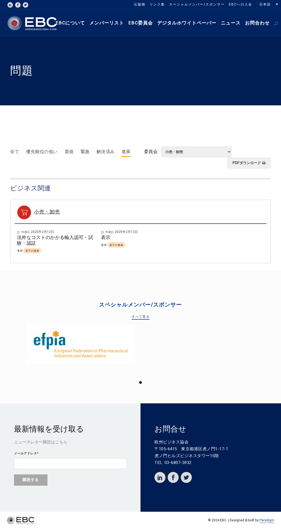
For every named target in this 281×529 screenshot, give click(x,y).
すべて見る (141, 316)
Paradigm (267, 520)
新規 (69, 151)
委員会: (152, 151)
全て (14, 151)
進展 (126, 151)
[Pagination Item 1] (140, 382)
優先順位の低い (42, 151)
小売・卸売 (47, 212)
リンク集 (157, 4)
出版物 (139, 4)
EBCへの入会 (240, 4)
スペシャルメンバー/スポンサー (197, 4)
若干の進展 (32, 251)
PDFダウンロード (247, 163)
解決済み (106, 151)
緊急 (85, 151)
